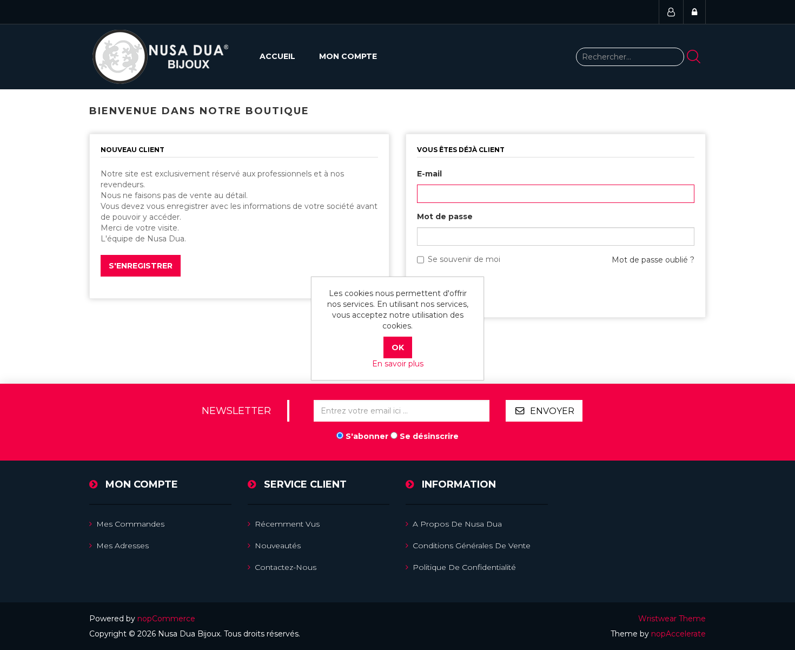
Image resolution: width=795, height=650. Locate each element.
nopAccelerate (678, 634)
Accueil (277, 56)
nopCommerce (166, 618)
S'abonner (367, 436)
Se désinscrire (429, 436)
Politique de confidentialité (464, 567)
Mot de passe (445, 216)
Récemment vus (287, 524)
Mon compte (348, 56)
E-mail (429, 174)
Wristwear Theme (672, 618)
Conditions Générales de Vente (472, 545)
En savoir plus (397, 364)
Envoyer (552, 411)
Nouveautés (278, 545)
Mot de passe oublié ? (653, 260)
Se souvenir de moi (464, 259)
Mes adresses (122, 545)
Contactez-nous (285, 567)
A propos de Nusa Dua (457, 524)
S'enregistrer (141, 266)
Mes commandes (130, 524)
